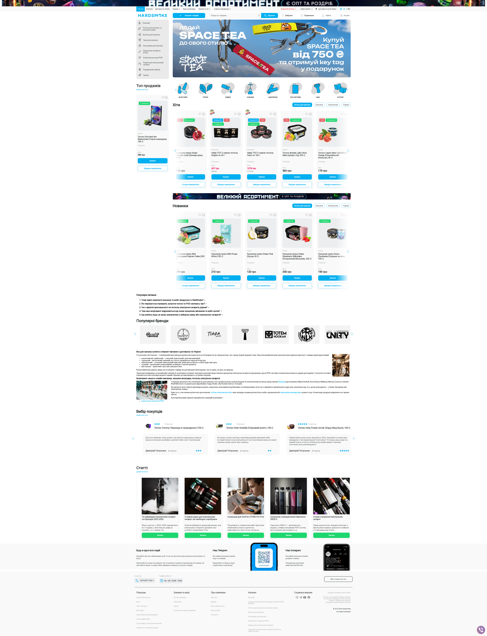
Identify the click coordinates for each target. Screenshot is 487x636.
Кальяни (319, 105)
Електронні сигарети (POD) (258, 621)
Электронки (333, 105)
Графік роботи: (306, 9)
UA (344, 9)
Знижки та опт (203, 9)
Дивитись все (142, 90)
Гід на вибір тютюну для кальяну (149, 623)
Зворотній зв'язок (287, 9)
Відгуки (176, 9)
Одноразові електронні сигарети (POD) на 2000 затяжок (264, 630)
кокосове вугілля (224, 392)
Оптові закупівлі (180, 597)
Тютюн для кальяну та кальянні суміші (263, 608)
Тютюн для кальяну (302, 105)
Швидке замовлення (152, 168)
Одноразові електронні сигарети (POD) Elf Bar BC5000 (266, 603)
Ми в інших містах (218, 606)
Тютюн (140, 133)
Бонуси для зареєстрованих (185, 610)
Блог (138, 602)
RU (349, 9)
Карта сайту (215, 610)
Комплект (215, 150)
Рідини (346, 105)
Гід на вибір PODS (143, 619)
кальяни (281, 382)
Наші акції (177, 602)
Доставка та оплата (162, 9)
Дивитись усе (142, 415)
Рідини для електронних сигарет (260, 625)
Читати (165, 535)
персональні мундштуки (291, 392)
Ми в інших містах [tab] (338, 579)
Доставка (140, 610)
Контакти (149, 9)
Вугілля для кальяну (256, 612)
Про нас (214, 597)
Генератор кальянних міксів (147, 628)
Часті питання (141, 606)
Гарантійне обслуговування (147, 615)
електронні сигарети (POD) (152, 401)
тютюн (213, 392)
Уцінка (176, 606)
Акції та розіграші (189, 9)
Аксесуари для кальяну (257, 616)
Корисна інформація (221, 9)
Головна (141, 9)
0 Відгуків (141, 145)
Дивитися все (142, 472)
